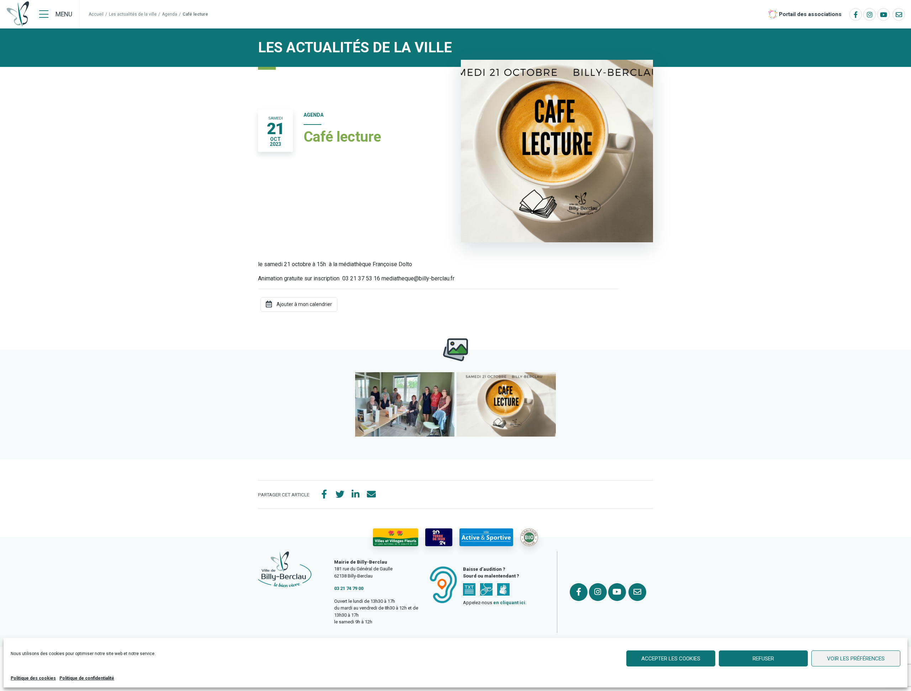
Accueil (96, 14)
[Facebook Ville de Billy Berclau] (855, 14)
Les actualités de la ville (133, 14)
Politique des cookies (33, 678)
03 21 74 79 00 (348, 588)
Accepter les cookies (670, 658)
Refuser (763, 658)
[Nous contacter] (898, 14)
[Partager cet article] (371, 494)
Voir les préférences (856, 658)
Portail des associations (810, 14)
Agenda (169, 14)
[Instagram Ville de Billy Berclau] (869, 14)
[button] (404, 404)
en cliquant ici (509, 602)
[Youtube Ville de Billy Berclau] (883, 14)
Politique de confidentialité (86, 678)
